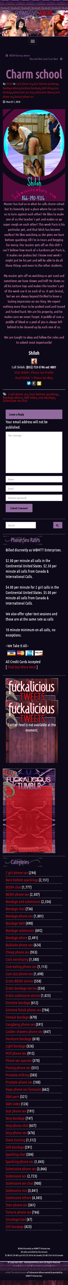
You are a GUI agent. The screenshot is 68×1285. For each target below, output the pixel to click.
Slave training (15, 1140)
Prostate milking (17, 1075)
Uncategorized (16, 1219)
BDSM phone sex (17, 894)
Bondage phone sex (19, 916)
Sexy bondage (15, 1118)
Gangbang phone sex (20, 1024)
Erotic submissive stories (23, 995)
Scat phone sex (16, 1111)
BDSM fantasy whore (19, 55)
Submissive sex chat (23, 92)
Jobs (53, 1265)
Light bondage (16, 1046)
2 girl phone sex (24, 83)
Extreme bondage (18, 1002)
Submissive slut (16, 1190)
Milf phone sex (16, 1053)
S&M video (47, 88)
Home (15, 1265)
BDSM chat (13, 887)
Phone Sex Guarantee (41, 1265)
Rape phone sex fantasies (23, 1089)
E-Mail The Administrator (15, 1272)
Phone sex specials (19, 1060)
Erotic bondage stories (21, 988)
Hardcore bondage (30, 88)
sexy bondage (46, 397)
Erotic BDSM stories (19, 981)
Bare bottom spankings (46, 83)
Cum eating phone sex (21, 966)
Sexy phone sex (16, 1132)
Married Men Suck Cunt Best (44, 58)
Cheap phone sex (17, 952)
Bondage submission (20, 930)
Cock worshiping (17, 959)
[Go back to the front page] (34, 23)
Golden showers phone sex (24, 1031)
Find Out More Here (22, 667)
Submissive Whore (44, 92)
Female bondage (17, 1017)
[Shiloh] (34, 361)
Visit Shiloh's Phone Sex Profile (34, 372)
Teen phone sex (16, 1205)
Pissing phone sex (18, 1067)
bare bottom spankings (43, 394)
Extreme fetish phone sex (23, 1010)
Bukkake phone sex (19, 945)
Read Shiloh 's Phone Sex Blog (34, 378)
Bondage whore (11, 88)
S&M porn (12, 1096)
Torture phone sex (24, 96)
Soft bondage (15, 1147)
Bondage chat (15, 908)
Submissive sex (16, 1176)
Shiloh (9, 83)
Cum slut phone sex (19, 973)
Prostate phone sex (19, 1082)
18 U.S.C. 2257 (25, 1265)
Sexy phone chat (17, 1125)
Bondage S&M (15, 923)
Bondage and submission (23, 901)
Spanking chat (16, 1154)
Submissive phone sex (21, 1168)
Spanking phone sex (20, 1161)
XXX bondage (15, 1226)
